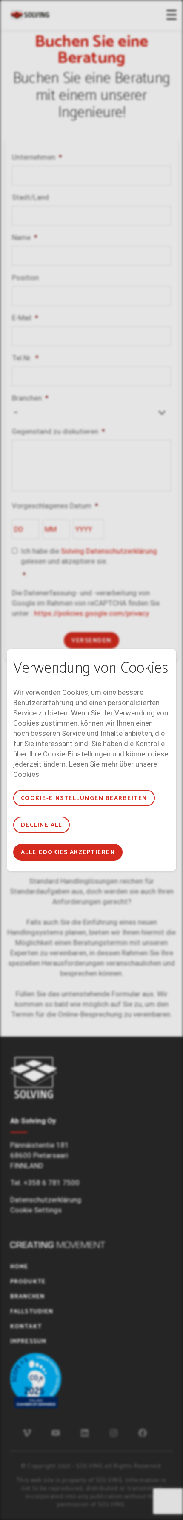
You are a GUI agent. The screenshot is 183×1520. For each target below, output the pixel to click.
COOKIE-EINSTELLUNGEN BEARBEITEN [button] (84, 798)
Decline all (41, 825)
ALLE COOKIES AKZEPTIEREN (68, 853)
